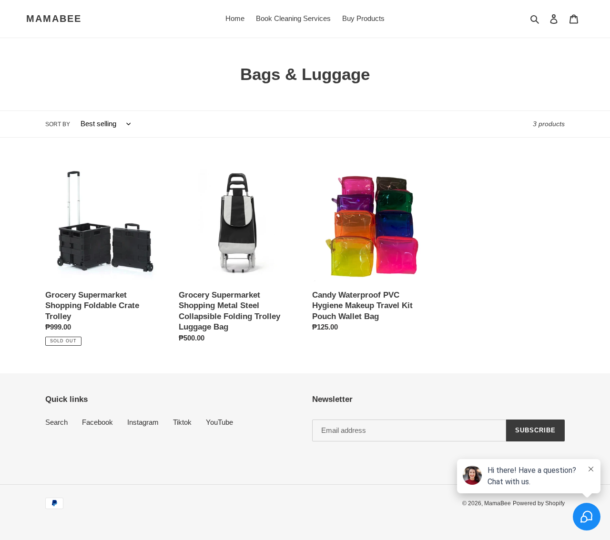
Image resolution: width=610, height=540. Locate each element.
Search (56, 422)
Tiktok (182, 422)
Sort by (57, 124)
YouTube (219, 422)
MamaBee (53, 18)
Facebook (97, 422)
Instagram (143, 422)
